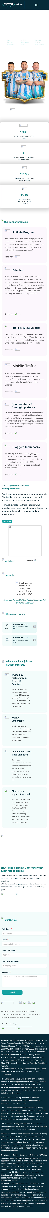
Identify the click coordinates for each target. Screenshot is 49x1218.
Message (6, 972)
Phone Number (8, 951)
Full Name (6, 929)
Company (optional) (10, 961)
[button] (36, 5)
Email (4, 940)
